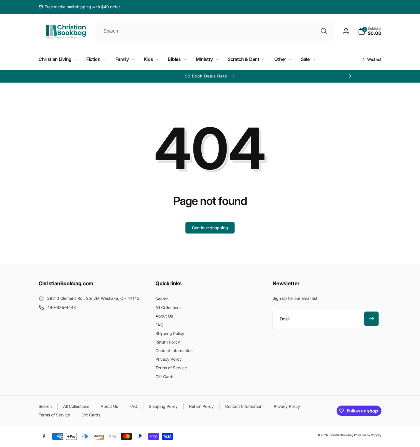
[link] (79, 7)
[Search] (324, 31)
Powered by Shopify (367, 435)
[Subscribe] (371, 319)
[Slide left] (71, 76)
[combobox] (215, 31)
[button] (369, 31)
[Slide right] (350, 76)
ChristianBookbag (341, 435)
